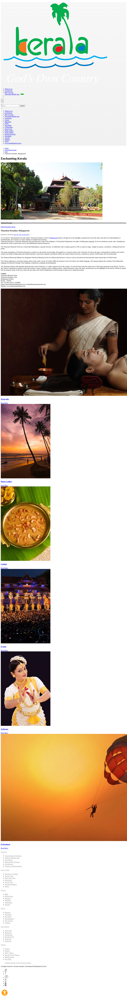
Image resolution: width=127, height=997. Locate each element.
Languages (8, 118)
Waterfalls (8, 903)
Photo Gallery (9, 131)
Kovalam (8, 917)
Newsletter (8, 125)
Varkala (7, 923)
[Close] (1, 104)
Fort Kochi (9, 921)
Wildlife (8, 900)
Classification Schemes (13, 856)
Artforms (8, 941)
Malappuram (54, 238)
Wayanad (8, 915)
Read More (4, 403)
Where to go (9, 89)
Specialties (8, 136)
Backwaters (9, 896)
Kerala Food (9, 937)
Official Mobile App (12, 858)
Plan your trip (9, 92)
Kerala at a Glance (11, 874)
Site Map (8, 959)
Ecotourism (9, 864)
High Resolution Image (8, 227)
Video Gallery (9, 132)
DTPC (7, 123)
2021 (6, 152)
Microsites (8, 122)
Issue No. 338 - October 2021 (21, 234)
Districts (7, 140)
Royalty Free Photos (12, 955)
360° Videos (9, 953)
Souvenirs (8, 880)
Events (7, 120)
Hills (6, 894)
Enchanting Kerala (10, 150)
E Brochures (9, 127)
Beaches (8, 898)
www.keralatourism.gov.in (13, 143)
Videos (7, 949)
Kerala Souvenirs (10, 134)
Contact (7, 963)
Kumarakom (9, 919)
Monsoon (8, 933)
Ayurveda (8, 931)
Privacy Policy (26, 963)
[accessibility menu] (4, 992)
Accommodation (11, 884)
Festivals (8, 939)
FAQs (7, 141)
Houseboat (8, 935)
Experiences (8, 91)
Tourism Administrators (13, 866)
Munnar (7, 912)
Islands (7, 905)
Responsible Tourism (12, 862)
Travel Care (8, 129)
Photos (7, 951)
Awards (7, 138)
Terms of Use (15, 963)
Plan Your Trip (10, 878)
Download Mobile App (12, 116)
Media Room (9, 957)
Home (7, 148)
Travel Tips (9, 882)
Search (22, 106)
